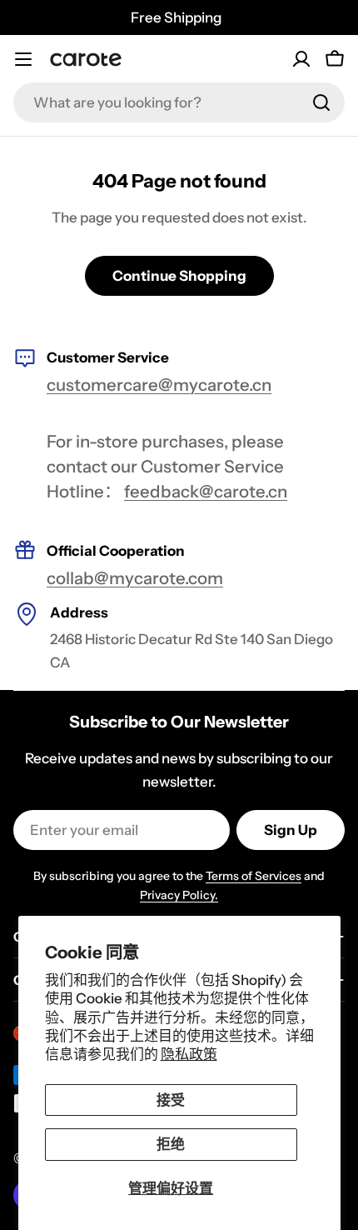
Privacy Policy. (179, 895)
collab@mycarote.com (135, 578)
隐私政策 (189, 1054)
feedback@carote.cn (205, 491)
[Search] (321, 102)
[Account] (301, 59)
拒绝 (171, 1144)
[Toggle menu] (23, 59)
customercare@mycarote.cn (159, 384)
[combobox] (179, 102)
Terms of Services (253, 875)
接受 (171, 1100)
